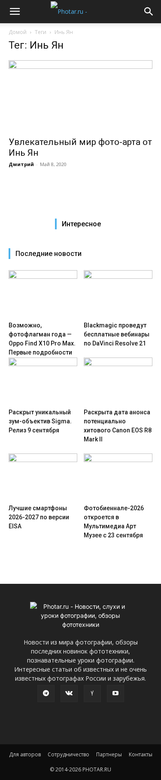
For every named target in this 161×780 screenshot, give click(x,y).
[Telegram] (46, 693)
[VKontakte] (69, 693)
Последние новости (48, 254)
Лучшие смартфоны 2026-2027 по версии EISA (39, 517)
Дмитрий (21, 164)
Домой (18, 32)
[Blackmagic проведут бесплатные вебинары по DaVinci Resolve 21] (118, 294)
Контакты (140, 754)
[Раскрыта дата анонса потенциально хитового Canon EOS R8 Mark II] (118, 381)
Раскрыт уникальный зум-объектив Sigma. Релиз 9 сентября (40, 421)
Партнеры (109, 754)
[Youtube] (115, 693)
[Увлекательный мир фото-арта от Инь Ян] (80, 95)
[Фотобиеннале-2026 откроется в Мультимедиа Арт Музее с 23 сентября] (118, 477)
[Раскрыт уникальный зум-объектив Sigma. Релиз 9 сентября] (43, 381)
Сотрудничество (68, 754)
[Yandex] (92, 693)
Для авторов (25, 754)
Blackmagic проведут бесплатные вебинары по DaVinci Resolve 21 (116, 334)
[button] (14, 11)
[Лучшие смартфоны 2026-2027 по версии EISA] (43, 477)
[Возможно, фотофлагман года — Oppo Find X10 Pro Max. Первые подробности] (43, 294)
